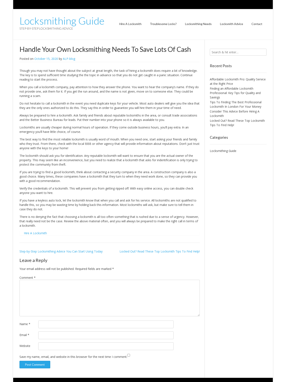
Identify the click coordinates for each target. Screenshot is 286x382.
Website (24, 346)
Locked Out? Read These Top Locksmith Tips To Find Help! (160, 251)
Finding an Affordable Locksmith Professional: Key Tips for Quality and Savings (235, 92)
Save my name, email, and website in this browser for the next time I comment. (73, 357)
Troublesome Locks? (163, 24)
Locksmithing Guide (61, 21)
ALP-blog (69, 59)
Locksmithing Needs (198, 24)
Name (24, 324)
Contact (256, 24)
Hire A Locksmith (130, 24)
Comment (27, 278)
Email (24, 335)
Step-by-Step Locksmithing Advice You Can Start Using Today (61, 251)
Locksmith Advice (231, 24)
